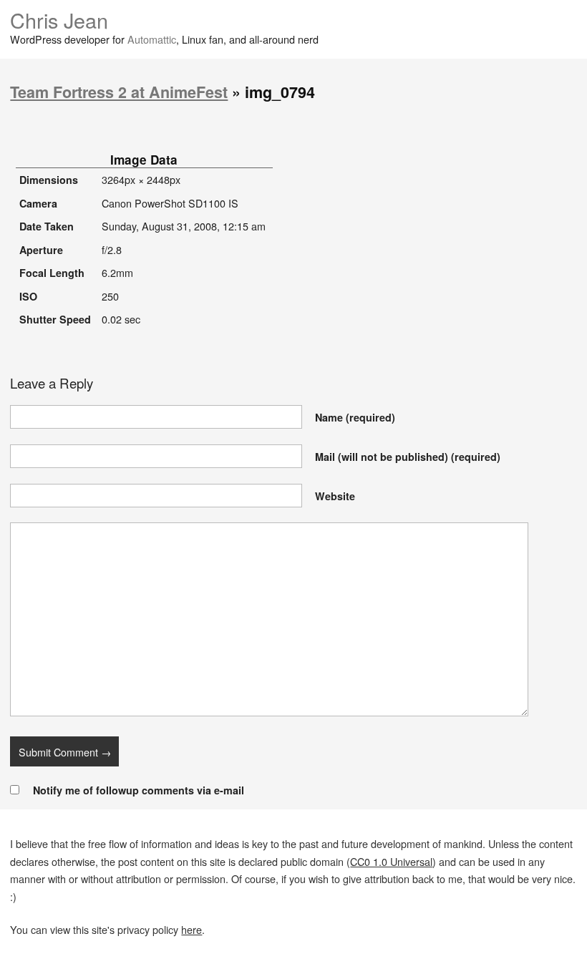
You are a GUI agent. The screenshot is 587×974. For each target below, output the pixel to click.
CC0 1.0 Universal (391, 861)
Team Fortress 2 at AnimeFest (119, 92)
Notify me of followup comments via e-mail (138, 790)
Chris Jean (59, 19)
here (191, 929)
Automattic (151, 39)
